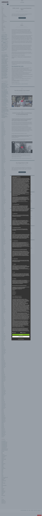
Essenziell (14, 332)
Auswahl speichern (20, 336)
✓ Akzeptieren (21, 334)
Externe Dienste (24, 332)
